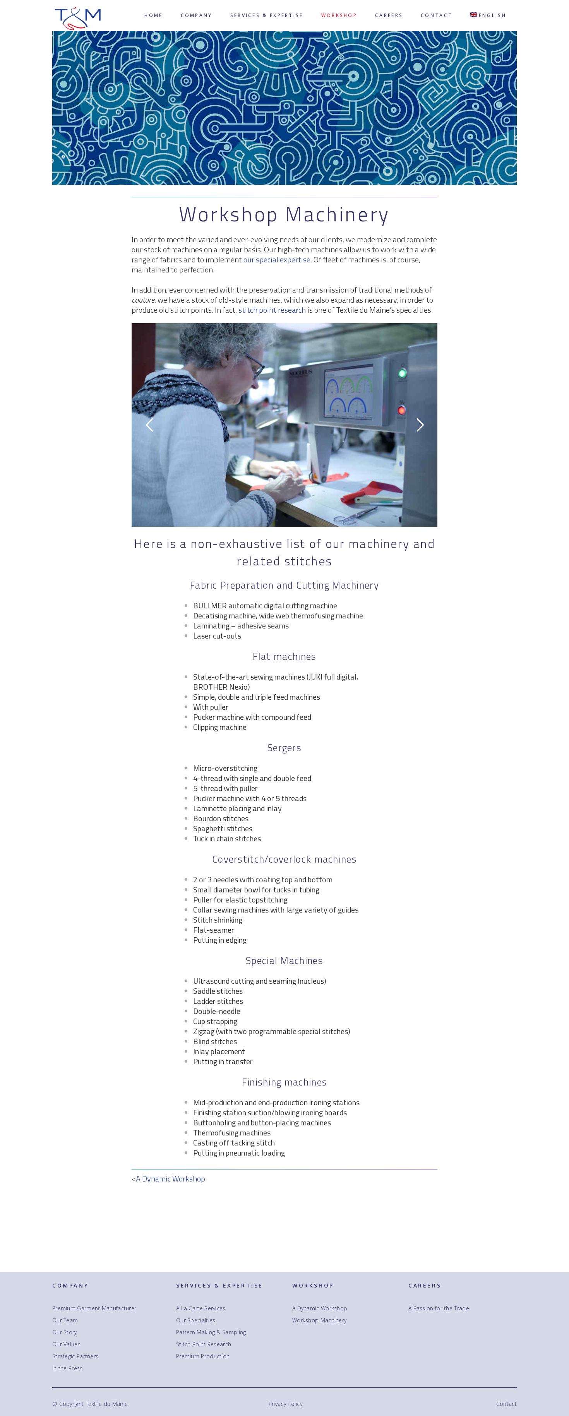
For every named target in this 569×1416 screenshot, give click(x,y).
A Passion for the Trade (438, 1308)
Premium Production (203, 1356)
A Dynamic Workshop (170, 1179)
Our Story (64, 1332)
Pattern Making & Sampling (211, 1332)
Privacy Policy (285, 1403)
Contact (506, 1403)
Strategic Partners (75, 1356)
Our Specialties (196, 1320)
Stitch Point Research (203, 1344)
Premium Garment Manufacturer (94, 1308)
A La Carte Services (201, 1308)
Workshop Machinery (319, 1320)
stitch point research (272, 310)
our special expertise (276, 259)
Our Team (65, 1320)
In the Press (67, 1368)
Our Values (66, 1344)
